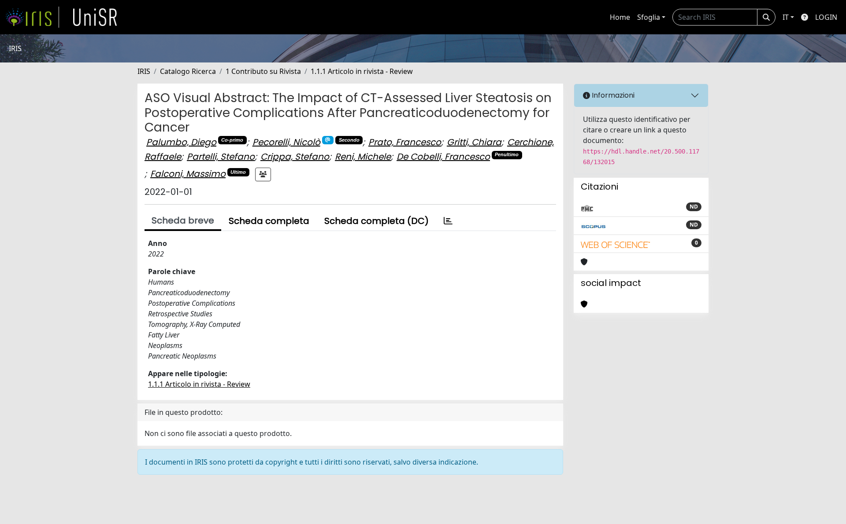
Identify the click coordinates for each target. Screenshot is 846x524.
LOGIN (826, 17)
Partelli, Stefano (221, 156)
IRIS (143, 71)
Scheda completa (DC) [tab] (376, 221)
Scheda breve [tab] (183, 220)
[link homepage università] (95, 17)
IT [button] (786, 17)
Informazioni (612, 95)
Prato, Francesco (404, 142)
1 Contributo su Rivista (263, 71)
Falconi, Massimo (188, 174)
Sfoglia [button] (648, 17)
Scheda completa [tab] (269, 221)
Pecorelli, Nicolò (286, 142)
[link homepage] (32, 17)
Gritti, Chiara (474, 142)
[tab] (448, 221)
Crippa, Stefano (294, 156)
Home (620, 17)
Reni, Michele (363, 156)
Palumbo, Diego (181, 142)
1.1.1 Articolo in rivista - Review (362, 71)
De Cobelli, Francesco (443, 156)
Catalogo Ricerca (188, 71)
